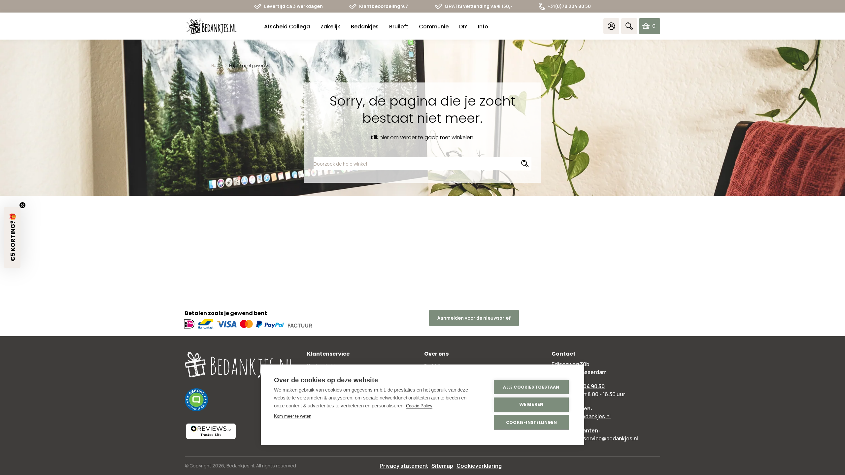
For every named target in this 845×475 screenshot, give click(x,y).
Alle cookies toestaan (531, 387)
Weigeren (531, 404)
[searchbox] (422, 163)
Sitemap (442, 465)
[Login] (611, 26)
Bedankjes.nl (240, 465)
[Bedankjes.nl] (211, 26)
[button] (12, 237)
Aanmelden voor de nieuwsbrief (474, 318)
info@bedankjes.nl (588, 416)
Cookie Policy (419, 405)
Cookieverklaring (479, 465)
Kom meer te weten (292, 416)
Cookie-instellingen (531, 422)
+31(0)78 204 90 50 (569, 6)
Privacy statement (404, 465)
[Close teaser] (22, 205)
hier (384, 137)
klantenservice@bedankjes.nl (601, 438)
